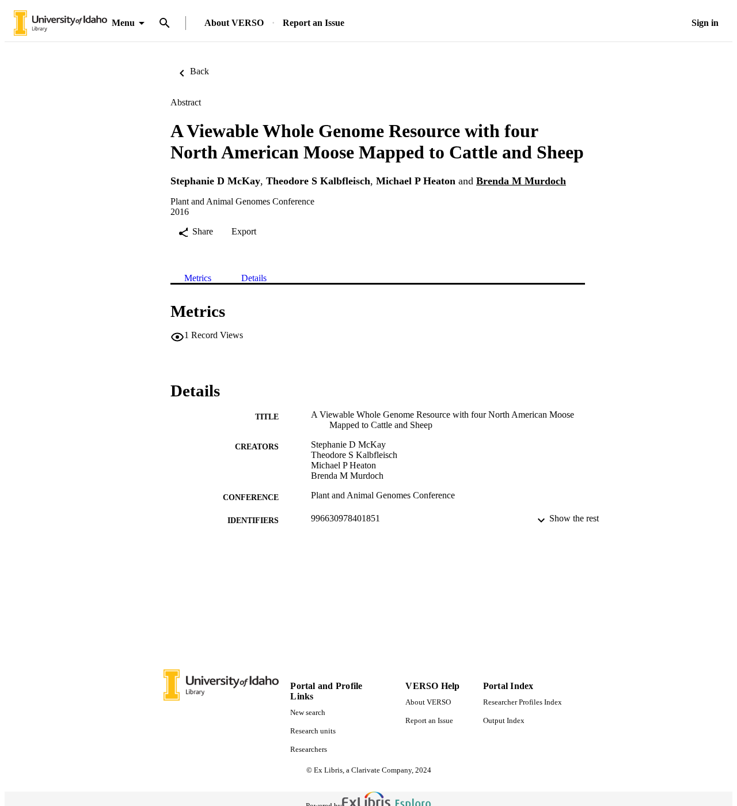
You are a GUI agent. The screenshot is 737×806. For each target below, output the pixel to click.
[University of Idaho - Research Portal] (60, 23)
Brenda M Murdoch (521, 181)
